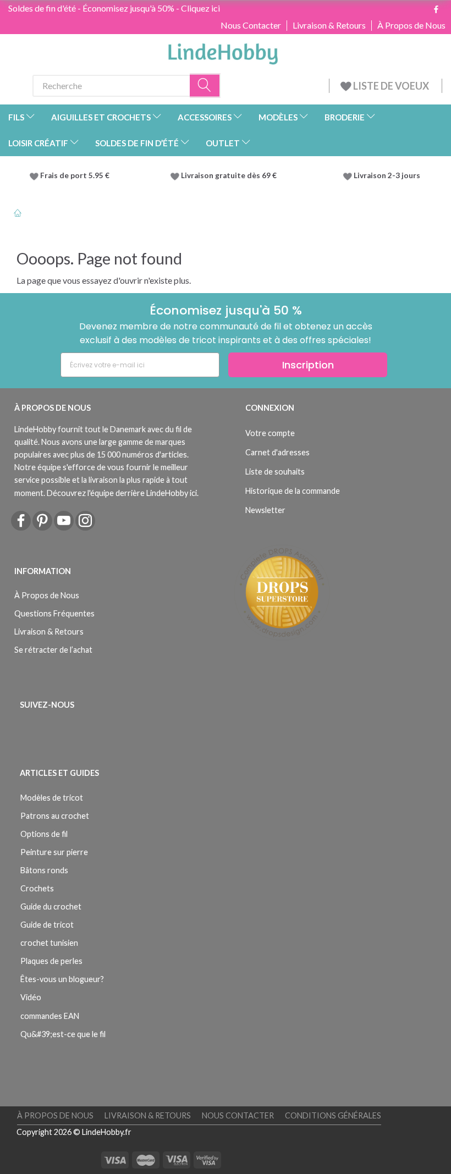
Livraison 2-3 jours (387, 175)
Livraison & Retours (329, 25)
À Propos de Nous (411, 25)
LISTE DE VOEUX (391, 86)
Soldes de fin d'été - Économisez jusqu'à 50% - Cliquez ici (114, 8)
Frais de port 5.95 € (74, 175)
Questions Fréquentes (54, 613)
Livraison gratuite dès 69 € (230, 175)
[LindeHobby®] (222, 50)
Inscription (308, 365)
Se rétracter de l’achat (53, 649)
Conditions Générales (333, 1115)
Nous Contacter (251, 25)
